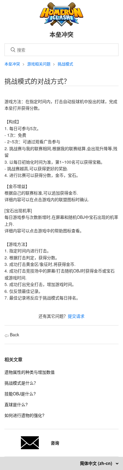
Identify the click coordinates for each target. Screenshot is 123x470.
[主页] (62, 25)
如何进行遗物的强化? (24, 415)
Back (14, 335)
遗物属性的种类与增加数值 (29, 372)
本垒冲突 (12, 64)
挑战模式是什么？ (21, 383)
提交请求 (76, 316)
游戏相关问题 (38, 64)
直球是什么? (16, 404)
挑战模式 (65, 64)
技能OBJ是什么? (20, 394)
